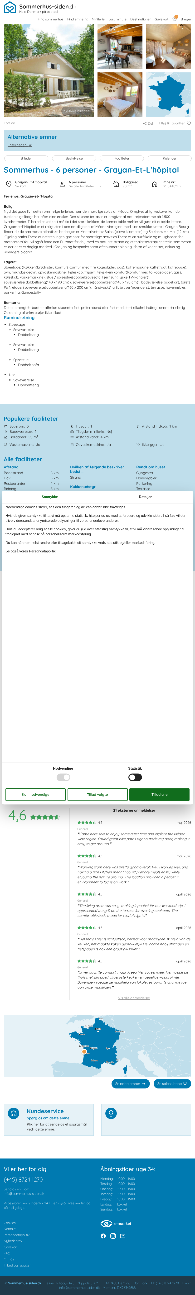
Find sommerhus (50, 19)
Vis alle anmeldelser (134, 998)
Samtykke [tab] (50, 497)
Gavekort (161, 19)
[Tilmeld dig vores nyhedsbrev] (123, 1236)
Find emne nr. (77, 19)
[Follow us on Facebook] (103, 1236)
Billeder (26, 158)
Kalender (169, 158)
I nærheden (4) (20, 145)
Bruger (186, 19)
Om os (9, 1259)
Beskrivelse (74, 158)
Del (150, 123)
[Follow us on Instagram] (113, 1236)
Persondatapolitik (16, 1235)
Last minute (117, 19)
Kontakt (9, 1229)
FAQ (7, 1253)
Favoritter (176, 16)
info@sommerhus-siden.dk (24, 1193)
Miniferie (98, 19)
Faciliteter (121, 158)
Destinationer (140, 19)
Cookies (10, 1223)
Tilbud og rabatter (17, 1265)
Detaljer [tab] (145, 497)
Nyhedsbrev (13, 1241)
